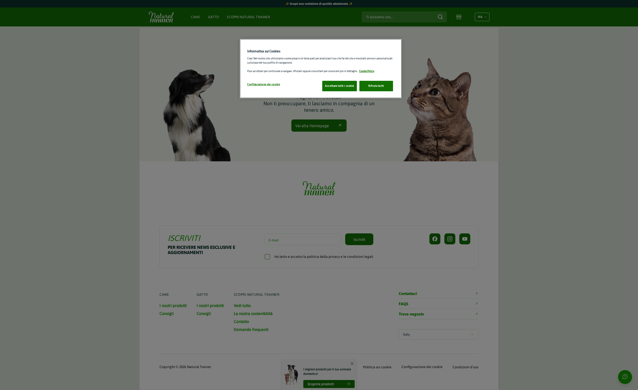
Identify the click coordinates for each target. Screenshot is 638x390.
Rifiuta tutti (376, 86)
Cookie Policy (366, 71)
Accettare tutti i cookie (339, 86)
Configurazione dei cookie (263, 84)
